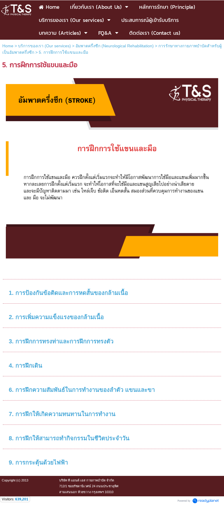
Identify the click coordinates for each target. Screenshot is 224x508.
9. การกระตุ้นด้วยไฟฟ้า (38, 462)
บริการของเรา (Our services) (44, 46)
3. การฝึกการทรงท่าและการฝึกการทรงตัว (61, 341)
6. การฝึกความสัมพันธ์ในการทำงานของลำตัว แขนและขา (82, 390)
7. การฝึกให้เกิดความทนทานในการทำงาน (62, 414)
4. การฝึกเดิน (25, 365)
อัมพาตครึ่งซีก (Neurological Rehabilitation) (115, 46)
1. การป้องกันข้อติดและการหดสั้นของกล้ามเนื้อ (68, 293)
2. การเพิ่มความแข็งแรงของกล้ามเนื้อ (56, 317)
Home (7, 46)
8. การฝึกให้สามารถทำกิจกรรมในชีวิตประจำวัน (69, 438)
